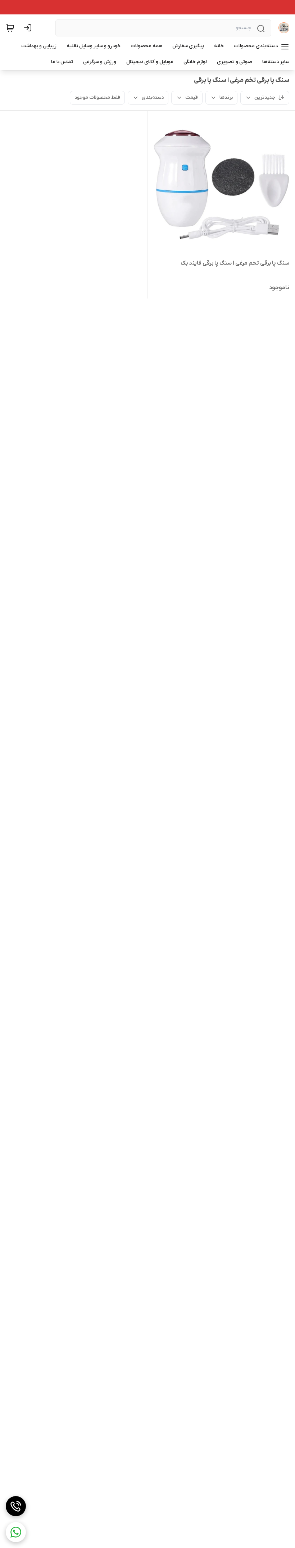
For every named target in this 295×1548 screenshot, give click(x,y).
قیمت (191, 97)
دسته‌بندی (153, 97)
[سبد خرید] (10, 27)
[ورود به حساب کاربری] (29, 27)
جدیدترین (264, 97)
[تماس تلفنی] (16, 1506)
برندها (226, 97)
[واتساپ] (16, 1532)
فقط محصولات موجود (97, 97)
